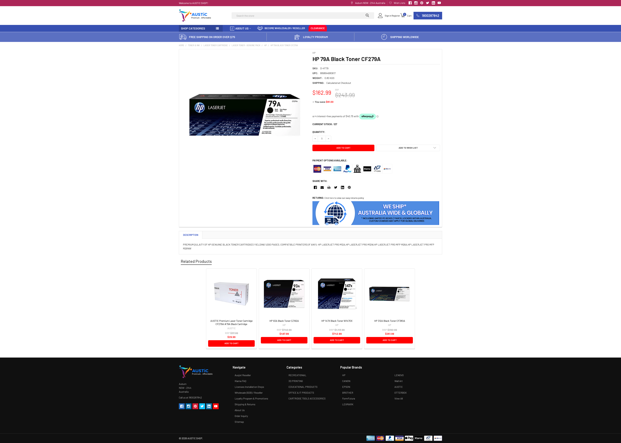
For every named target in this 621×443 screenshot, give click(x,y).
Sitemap (239, 421)
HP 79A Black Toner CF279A (284, 45)
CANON (346, 380)
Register (396, 15)
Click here (329, 197)
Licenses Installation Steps (249, 386)
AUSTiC (398, 386)
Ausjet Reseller (243, 375)
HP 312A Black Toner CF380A (389, 320)
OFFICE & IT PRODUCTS (301, 392)
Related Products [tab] (196, 261)
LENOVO (399, 375)
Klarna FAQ (240, 380)
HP (265, 45)
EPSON (346, 386)
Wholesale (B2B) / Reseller (249, 392)
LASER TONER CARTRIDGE (216, 45)
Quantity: (318, 131)
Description (190, 234)
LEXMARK (347, 404)
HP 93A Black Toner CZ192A (284, 320)
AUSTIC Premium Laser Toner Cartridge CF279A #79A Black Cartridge (231, 322)
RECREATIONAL (297, 375)
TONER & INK (194, 45)
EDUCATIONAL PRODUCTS (303, 386)
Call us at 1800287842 (190, 397)
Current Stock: (324, 124)
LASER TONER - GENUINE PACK (246, 45)
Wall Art (398, 380)
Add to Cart (231, 343)
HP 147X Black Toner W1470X (336, 320)
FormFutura (348, 398)
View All (398, 398)
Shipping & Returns (245, 404)
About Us (242, 28)
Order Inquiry (241, 415)
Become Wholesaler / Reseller (285, 28)
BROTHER (347, 392)
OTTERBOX (400, 392)
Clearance (318, 28)
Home (181, 45)
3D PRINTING (296, 380)
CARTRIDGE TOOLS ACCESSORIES (307, 398)
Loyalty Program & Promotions (251, 398)
